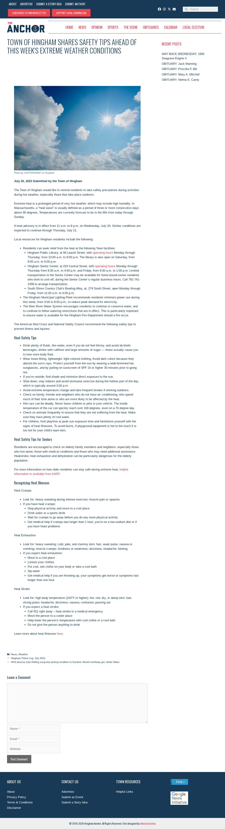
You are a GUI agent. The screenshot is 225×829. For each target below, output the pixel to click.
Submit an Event (72, 797)
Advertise (68, 791)
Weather (23, 654)
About (11, 791)
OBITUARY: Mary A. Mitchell (181, 74)
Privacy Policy (16, 797)
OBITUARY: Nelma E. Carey (180, 79)
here (59, 633)
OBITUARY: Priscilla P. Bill (179, 69)
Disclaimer (14, 808)
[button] (29, 13)
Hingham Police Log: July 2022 (28, 658)
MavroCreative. (148, 823)
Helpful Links (124, 791)
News (14, 654)
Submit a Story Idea (75, 802)
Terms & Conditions (20, 802)
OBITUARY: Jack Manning (179, 63)
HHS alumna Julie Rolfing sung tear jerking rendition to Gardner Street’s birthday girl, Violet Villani (65, 662)
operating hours (103, 252)
